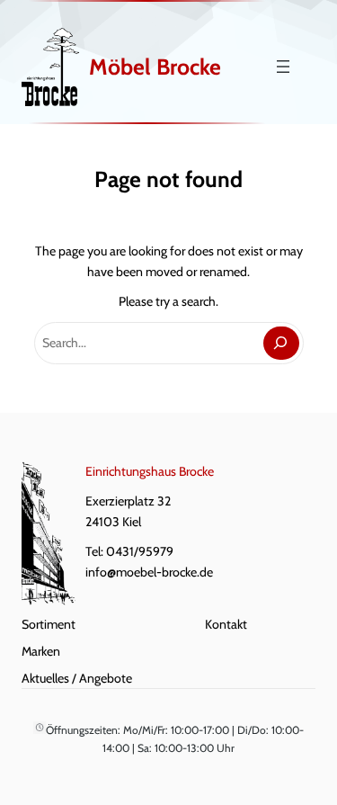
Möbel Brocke (155, 66)
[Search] (280, 343)
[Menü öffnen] (283, 66)
